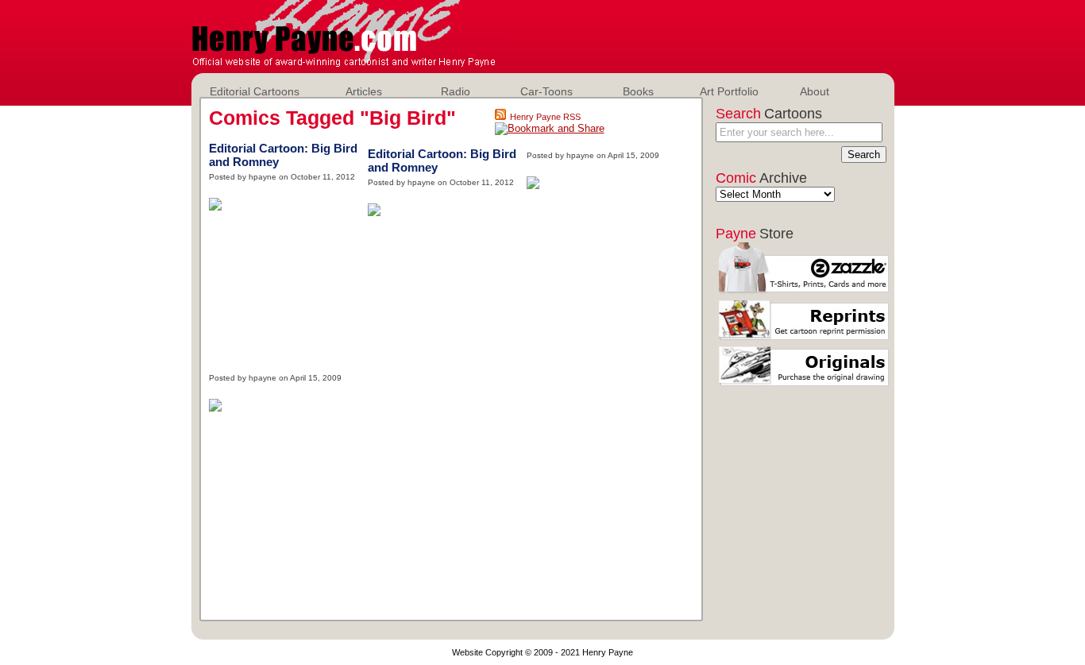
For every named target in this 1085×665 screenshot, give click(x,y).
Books (638, 91)
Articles (364, 91)
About (814, 91)
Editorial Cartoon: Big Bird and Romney (283, 154)
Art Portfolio (729, 91)
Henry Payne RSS (545, 117)
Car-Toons (546, 91)
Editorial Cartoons (254, 91)
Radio (455, 91)
